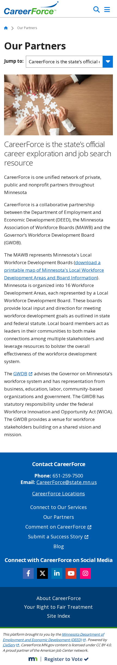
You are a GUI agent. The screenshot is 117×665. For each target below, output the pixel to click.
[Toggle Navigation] (107, 9)
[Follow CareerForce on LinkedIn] (56, 573)
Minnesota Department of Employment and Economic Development (53, 637)
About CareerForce (58, 598)
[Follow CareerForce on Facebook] (28, 573)
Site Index (58, 616)
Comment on (55, 526)
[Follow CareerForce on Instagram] (85, 573)
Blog (58, 546)
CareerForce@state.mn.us (66, 482)
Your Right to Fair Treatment (58, 607)
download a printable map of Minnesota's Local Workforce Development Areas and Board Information (54, 270)
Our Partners (58, 517)
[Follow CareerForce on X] (42, 573)
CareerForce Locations (58, 493)
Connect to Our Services (58, 507)
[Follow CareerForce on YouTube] (71, 573)
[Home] (31, 9)
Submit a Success (55, 536)
